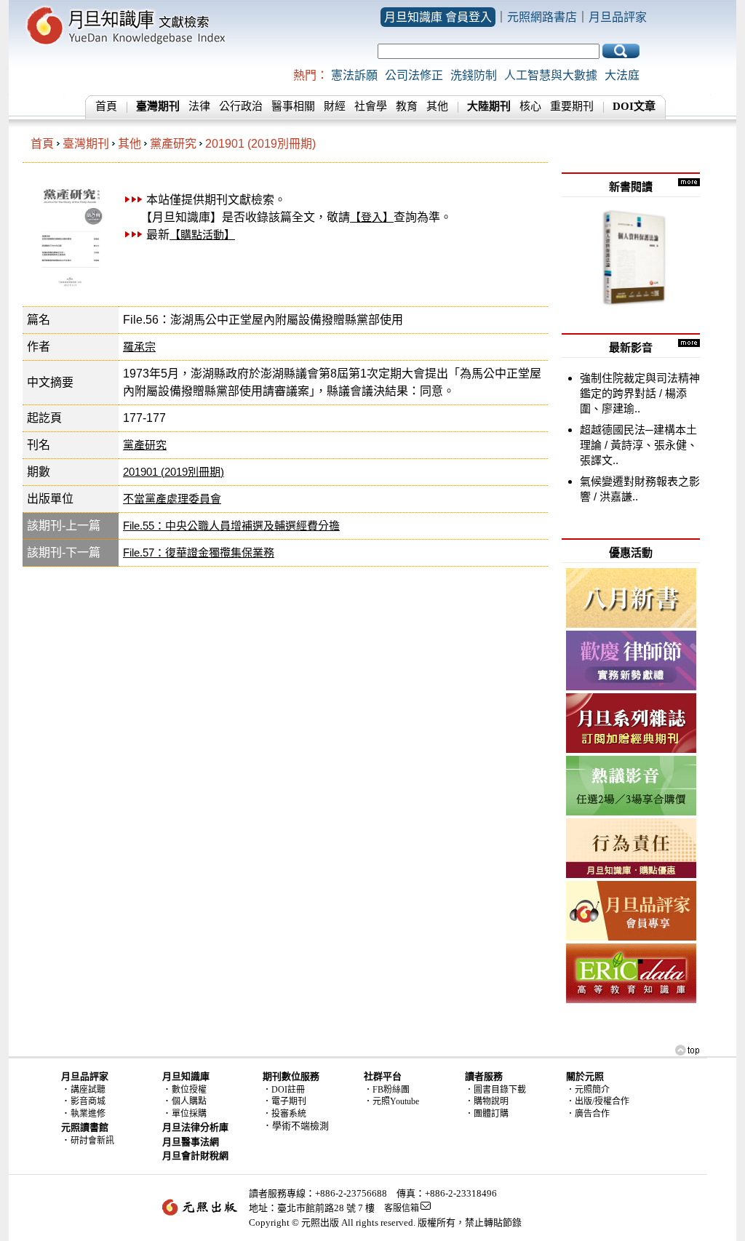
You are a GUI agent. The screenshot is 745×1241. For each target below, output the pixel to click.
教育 (407, 106)
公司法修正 (414, 75)
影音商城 (88, 1101)
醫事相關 (293, 106)
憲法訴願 (354, 75)
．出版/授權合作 (597, 1101)
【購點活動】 (202, 234)
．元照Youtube (391, 1101)
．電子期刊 (284, 1101)
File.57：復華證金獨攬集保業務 (198, 552)
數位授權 (189, 1090)
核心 (530, 106)
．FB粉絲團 (387, 1090)
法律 (199, 106)
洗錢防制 (473, 75)
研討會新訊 (92, 1141)
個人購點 (189, 1101)
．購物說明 (487, 1101)
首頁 (106, 106)
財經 (335, 106)
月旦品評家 (618, 17)
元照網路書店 (542, 17)
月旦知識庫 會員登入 (438, 17)
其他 (437, 106)
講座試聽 (88, 1090)
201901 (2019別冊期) (260, 143)
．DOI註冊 (284, 1090)
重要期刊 (572, 106)
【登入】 (372, 217)
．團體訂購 (487, 1114)
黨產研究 (173, 143)
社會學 (370, 106)
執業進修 (88, 1114)
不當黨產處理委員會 (172, 498)
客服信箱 (401, 1208)
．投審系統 (284, 1114)
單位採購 (189, 1114)
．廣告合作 (588, 1114)
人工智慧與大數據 (550, 75)
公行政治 (241, 106)
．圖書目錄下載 (495, 1090)
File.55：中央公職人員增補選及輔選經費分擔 (231, 525)
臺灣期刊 (86, 143)
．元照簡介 (588, 1090)
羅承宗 (139, 346)
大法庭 (622, 75)
